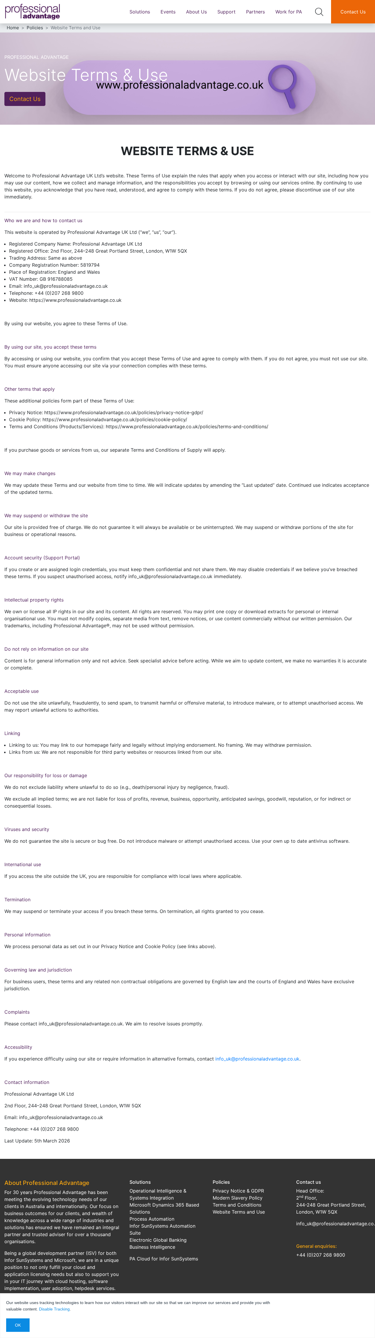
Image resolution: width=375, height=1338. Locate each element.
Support (226, 12)
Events (168, 12)
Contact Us (353, 12)
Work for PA (288, 12)
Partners (255, 12)
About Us (196, 12)
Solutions (139, 12)
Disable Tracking (54, 1309)
